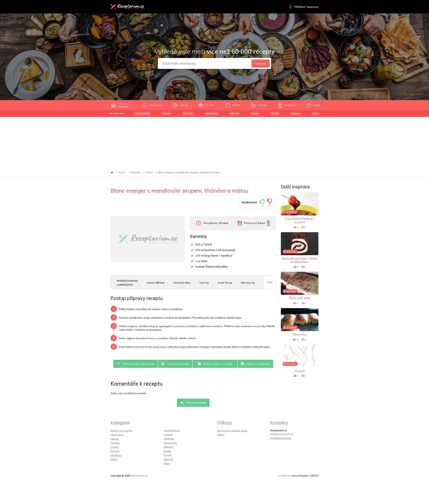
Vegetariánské (142, 113)
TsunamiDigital (299, 475)
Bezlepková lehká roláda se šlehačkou (299, 260)
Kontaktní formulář (280, 438)
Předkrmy (116, 455)
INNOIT (314, 475)
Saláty (114, 459)
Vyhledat (260, 63)
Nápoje (115, 438)
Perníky (274, 113)
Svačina (166, 113)
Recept (300, 371)
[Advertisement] (214, 142)
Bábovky (234, 113)
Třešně (149, 172)
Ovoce (121, 172)
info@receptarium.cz (281, 434)
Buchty (255, 113)
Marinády (188, 113)
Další (269, 282)
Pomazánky (211, 113)
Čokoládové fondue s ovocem (299, 220)
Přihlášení (299, 6)
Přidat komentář (195, 402)
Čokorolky (300, 334)
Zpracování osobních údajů (232, 430)
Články (220, 434)
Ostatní (115, 447)
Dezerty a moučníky (122, 430)
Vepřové (295, 113)
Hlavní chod (117, 434)
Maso (315, 113)
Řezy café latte (299, 298)
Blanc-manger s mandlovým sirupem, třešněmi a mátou (189, 172)
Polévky (115, 451)
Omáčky (115, 442)
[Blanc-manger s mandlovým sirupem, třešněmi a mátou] (148, 239)
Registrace (312, 6)
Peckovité (135, 172)
